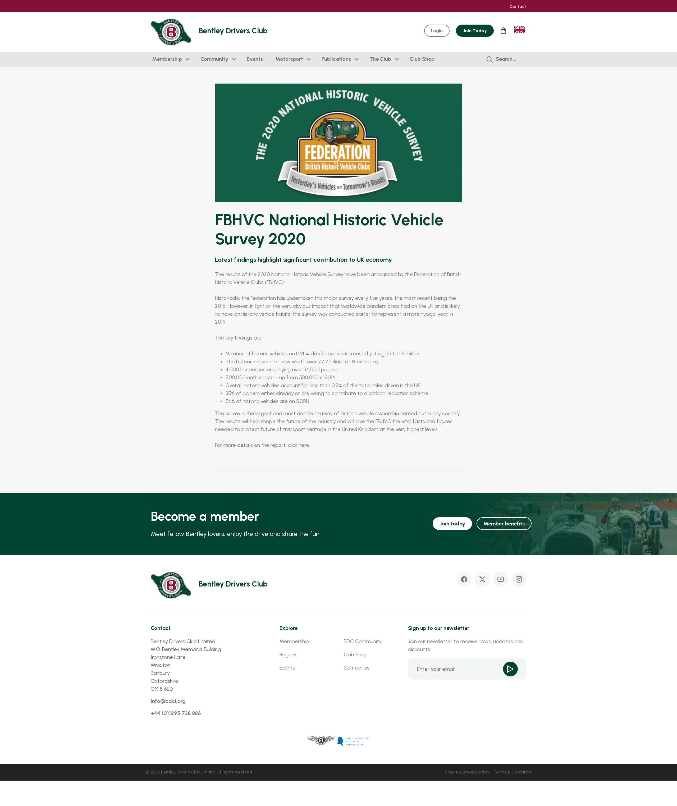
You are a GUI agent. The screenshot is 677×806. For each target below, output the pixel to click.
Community (214, 59)
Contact (518, 6)
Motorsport (289, 59)
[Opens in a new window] (321, 741)
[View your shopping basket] (504, 30)
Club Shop (422, 59)
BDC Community (363, 641)
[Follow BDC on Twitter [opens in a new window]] (482, 579)
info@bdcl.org (168, 701)
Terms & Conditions (512, 772)
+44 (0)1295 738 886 (176, 713)
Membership (167, 59)
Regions (289, 654)
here (304, 445)
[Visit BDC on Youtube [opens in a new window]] (500, 579)
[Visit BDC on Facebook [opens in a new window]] (464, 579)
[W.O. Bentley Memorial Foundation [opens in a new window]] (353, 741)
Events (255, 59)
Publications (336, 59)
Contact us (356, 668)
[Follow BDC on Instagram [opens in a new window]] (518, 579)
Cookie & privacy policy (467, 772)
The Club (380, 59)
